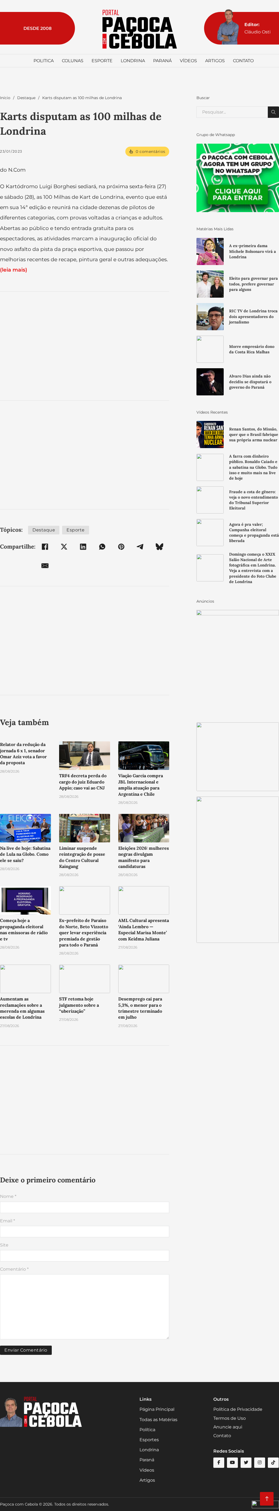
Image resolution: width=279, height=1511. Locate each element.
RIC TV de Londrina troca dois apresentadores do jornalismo (253, 316)
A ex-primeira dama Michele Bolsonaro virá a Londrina (252, 251)
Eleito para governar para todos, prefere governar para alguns (253, 284)
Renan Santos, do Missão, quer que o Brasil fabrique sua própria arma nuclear (253, 434)
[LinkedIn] (83, 547)
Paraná (162, 60)
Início (5, 97)
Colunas (72, 60)
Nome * (8, 1196)
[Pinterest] (121, 547)
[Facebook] (45, 547)
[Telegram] (140, 547)
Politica (44, 60)
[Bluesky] (159, 547)
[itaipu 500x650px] (237, 663)
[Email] (45, 566)
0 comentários (150, 151)
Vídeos (188, 60)
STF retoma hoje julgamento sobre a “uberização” (79, 1005)
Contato (243, 60)
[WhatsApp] (102, 547)
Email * (7, 1220)
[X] (64, 547)
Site (4, 1245)
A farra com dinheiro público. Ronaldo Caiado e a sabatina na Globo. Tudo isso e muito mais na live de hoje (253, 467)
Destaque (26, 97)
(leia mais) (13, 269)
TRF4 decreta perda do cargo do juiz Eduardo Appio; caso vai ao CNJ (83, 782)
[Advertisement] (84, 346)
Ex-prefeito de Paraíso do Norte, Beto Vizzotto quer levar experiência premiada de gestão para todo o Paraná (83, 932)
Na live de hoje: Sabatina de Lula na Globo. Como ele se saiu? (25, 854)
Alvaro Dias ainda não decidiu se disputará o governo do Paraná (250, 381)
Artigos (215, 60)
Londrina (133, 60)
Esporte (102, 60)
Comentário (14, 1269)
